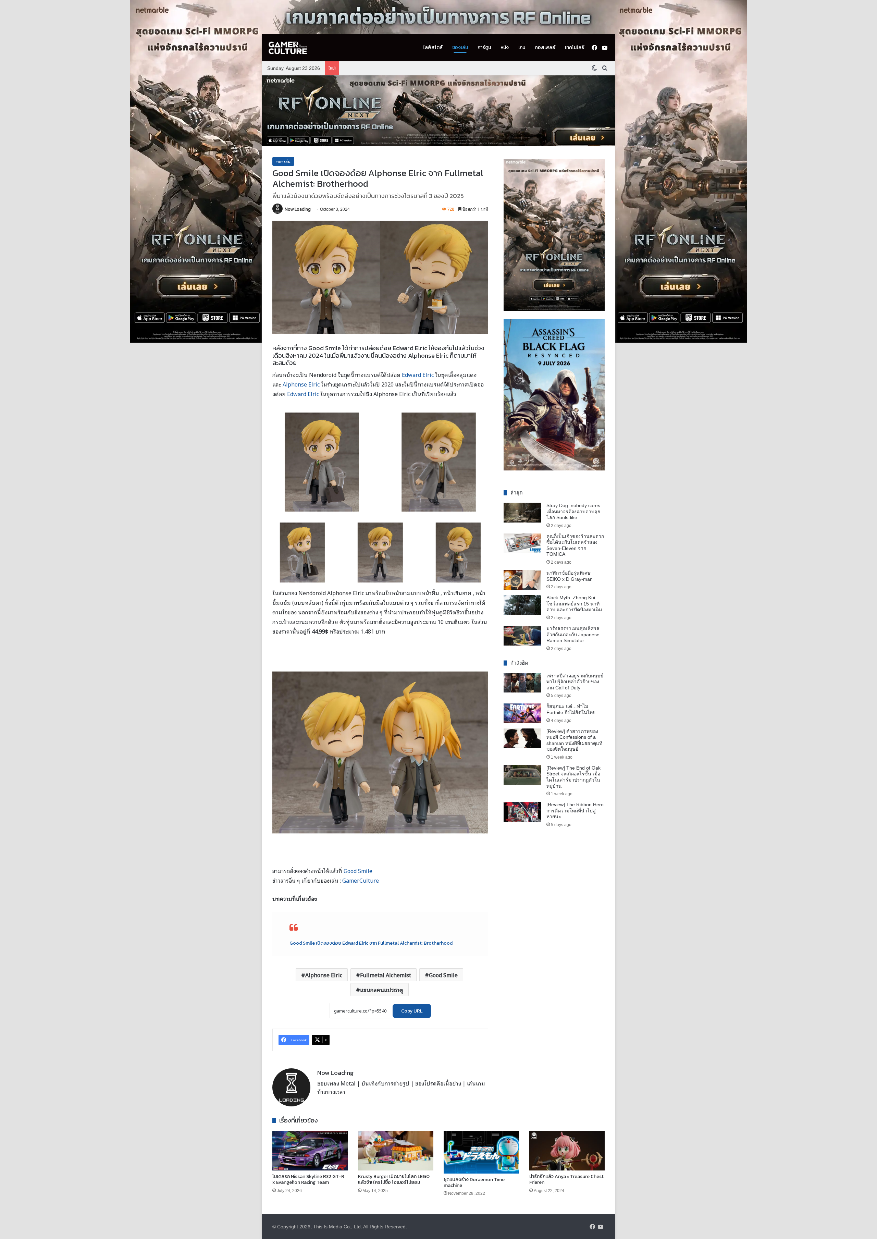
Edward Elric (418, 374)
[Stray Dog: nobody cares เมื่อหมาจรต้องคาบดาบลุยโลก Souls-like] (522, 513)
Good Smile (358, 870)
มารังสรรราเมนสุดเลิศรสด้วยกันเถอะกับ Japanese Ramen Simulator (573, 634)
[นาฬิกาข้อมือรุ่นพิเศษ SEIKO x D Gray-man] (522, 580)
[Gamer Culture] (287, 47)
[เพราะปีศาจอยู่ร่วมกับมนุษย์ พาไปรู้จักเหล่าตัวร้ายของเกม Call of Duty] (522, 683)
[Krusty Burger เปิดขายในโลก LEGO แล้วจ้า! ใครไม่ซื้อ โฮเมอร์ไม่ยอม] (395, 1151)
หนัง (505, 47)
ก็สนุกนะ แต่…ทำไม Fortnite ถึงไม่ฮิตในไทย (570, 709)
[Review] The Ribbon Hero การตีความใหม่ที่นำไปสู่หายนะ (575, 810)
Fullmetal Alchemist (385, 974)
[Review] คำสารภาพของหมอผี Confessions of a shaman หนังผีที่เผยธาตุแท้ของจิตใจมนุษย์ (574, 740)
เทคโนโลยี (574, 47)
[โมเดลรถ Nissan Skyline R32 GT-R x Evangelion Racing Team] (310, 1151)
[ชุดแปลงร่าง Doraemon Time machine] (481, 1152)
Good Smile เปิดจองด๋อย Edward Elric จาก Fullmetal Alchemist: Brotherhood (371, 943)
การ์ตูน (484, 47)
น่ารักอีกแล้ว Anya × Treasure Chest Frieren (566, 1179)
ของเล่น (460, 47)
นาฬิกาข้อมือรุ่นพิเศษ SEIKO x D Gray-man (569, 576)
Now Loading (298, 209)
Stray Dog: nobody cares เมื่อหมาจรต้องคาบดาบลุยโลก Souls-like (573, 511)
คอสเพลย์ (545, 47)
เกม (521, 47)
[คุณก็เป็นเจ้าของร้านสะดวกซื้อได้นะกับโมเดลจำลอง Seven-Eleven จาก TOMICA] (522, 543)
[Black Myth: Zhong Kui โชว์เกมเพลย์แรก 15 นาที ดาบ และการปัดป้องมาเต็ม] (522, 605)
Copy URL (411, 1011)
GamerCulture (360, 880)
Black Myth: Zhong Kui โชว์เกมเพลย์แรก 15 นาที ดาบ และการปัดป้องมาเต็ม (574, 603)
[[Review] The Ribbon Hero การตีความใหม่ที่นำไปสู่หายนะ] (522, 812)
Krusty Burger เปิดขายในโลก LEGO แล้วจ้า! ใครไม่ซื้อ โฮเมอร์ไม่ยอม (394, 1179)
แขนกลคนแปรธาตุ (381, 989)
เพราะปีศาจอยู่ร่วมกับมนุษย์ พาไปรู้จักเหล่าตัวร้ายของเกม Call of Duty (574, 681)
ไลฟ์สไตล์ (433, 47)
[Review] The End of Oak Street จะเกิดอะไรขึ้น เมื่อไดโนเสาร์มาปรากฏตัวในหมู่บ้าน (573, 777)
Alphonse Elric (301, 384)
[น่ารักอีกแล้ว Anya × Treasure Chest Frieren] (567, 1151)
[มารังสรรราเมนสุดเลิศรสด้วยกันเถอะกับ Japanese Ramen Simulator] (522, 636)
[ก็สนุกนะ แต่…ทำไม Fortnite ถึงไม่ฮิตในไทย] (522, 713)
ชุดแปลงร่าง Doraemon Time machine (474, 1182)
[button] (438, 110)
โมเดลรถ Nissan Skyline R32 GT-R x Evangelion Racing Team (308, 1179)
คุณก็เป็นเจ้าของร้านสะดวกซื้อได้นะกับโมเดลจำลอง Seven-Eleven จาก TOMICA (575, 545)
